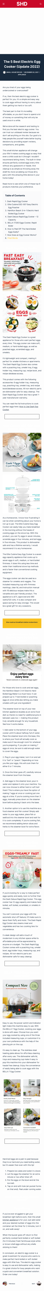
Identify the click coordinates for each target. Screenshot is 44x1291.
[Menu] (4, 4)
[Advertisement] (22, 31)
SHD (22, 4)
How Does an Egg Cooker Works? (21, 235)
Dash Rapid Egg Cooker (17, 201)
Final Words (13, 238)
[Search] (40, 4)
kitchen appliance (10, 1220)
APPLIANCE (22, 74)
